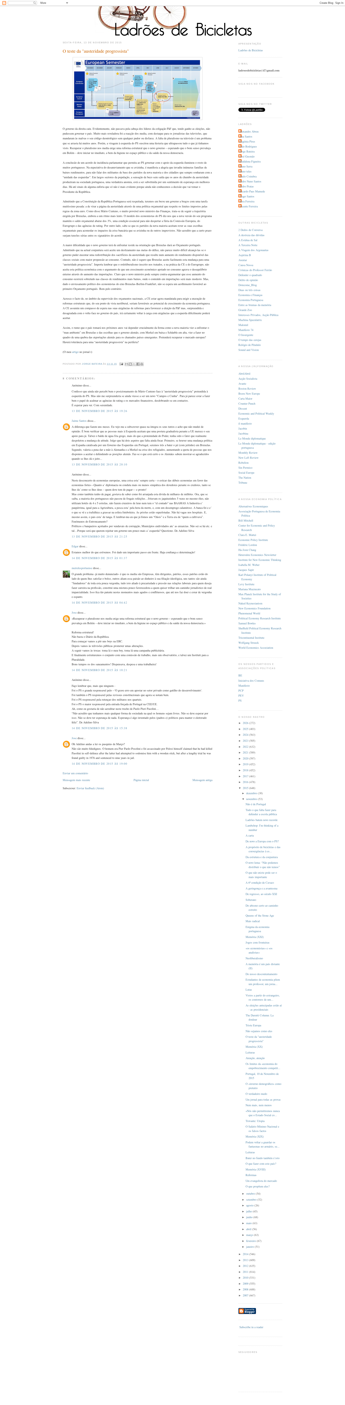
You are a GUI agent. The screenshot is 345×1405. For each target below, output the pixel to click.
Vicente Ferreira (248, 206)
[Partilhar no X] (134, 364)
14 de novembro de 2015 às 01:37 (99, 558)
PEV (241, 695)
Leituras (250, 1052)
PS (240, 700)
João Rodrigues (248, 146)
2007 (246, 1295)
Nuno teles (245, 171)
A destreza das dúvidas (251, 235)
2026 (246, 723)
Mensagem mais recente (76, 780)
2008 (246, 1289)
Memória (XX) (254, 1047)
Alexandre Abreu (249, 131)
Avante (242, 383)
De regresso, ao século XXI (261, 894)
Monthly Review (248, 452)
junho (249, 1217)
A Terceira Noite (247, 245)
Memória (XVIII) (256, 1169)
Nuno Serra (245, 166)
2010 (246, 1277)
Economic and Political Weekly (256, 413)
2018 (246, 770)
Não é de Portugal (256, 804)
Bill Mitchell (245, 520)
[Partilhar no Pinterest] (142, 364)
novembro (252, 799)
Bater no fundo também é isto (263, 1158)
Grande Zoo (245, 310)
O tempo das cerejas (249, 340)
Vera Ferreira (246, 201)
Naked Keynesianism (250, 603)
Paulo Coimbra (248, 176)
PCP (241, 690)
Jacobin (242, 428)
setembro (251, 1199)
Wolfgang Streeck (248, 643)
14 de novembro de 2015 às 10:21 (99, 670)
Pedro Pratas (246, 186)
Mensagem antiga (202, 780)
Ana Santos (245, 136)
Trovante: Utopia (255, 1121)
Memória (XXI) (255, 937)
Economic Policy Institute (253, 540)
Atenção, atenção (255, 1058)
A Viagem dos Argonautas (253, 250)
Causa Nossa (245, 265)
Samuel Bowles (247, 623)
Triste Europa (253, 1025)
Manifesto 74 (245, 330)
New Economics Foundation (254, 608)
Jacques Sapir (246, 570)
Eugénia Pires (247, 141)
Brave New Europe (249, 393)
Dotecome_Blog (247, 285)
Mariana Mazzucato (249, 589)
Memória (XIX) (255, 1136)
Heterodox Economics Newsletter (257, 555)
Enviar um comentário (75, 773)
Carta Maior (245, 398)
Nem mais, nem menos (259, 1105)
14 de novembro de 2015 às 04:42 (99, 602)
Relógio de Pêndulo (249, 345)
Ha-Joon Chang (247, 550)
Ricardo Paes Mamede (252, 191)
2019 (246, 764)
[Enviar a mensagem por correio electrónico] (121, 364)
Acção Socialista (247, 378)
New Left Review (248, 457)
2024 (246, 735)
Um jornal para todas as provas (263, 1099)
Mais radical (253, 921)
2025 (246, 729)
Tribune (242, 482)
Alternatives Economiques (253, 506)
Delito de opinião (248, 280)
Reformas (251, 1175)
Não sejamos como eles (259, 1031)
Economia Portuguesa (250, 300)
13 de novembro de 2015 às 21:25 (99, 536)
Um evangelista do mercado (261, 1181)
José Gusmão (247, 156)
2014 (246, 1254)
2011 (246, 1272)
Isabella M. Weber (249, 565)
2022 (246, 747)
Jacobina (243, 433)
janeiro (250, 1247)
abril (249, 1229)
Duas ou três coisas (249, 290)
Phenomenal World (249, 613)
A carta (250, 835)
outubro (251, 1193)
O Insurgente (245, 335)
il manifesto (245, 423)
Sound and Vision (248, 350)
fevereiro (251, 1241)
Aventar (242, 260)
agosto (250, 1205)
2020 (246, 758)
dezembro (252, 793)
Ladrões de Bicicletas (250, 50)
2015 (246, 788)
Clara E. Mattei (247, 535)
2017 (246, 776)
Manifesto (244, 685)
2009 (246, 1283)
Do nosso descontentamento (261, 974)
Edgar (75, 546)
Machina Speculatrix (250, 320)
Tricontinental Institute (251, 638)
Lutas (249, 989)
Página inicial (141, 780)
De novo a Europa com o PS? (262, 841)
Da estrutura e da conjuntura (262, 857)
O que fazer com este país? (261, 1163)
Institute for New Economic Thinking (259, 560)
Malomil (243, 325)
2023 (246, 741)
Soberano (251, 900)
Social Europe (246, 472)
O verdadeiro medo (256, 1094)
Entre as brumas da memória (254, 305)
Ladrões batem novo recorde (262, 820)
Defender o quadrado (250, 275)
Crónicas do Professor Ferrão (255, 270)
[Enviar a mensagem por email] (127, 364)
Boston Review (247, 388)
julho (249, 1211)
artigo (75, 352)
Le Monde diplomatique (252, 438)
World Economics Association (255, 648)
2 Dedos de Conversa (250, 230)
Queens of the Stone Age (260, 915)
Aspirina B (244, 255)
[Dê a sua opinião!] (130, 364)
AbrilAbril (244, 373)
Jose (74, 612)
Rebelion (243, 462)
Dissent (242, 408)
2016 (246, 782)
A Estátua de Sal (247, 240)
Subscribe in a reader (251, 1327)
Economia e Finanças (250, 295)
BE (240, 675)
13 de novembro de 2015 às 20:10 (99, 464)
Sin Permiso (245, 467)
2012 (246, 1266)
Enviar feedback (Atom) (90, 788)
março (250, 1235)
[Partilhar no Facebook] (138, 364)
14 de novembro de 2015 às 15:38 (99, 728)
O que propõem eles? (258, 1186)
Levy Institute (246, 584)
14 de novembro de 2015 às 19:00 (99, 763)
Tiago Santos (246, 196)
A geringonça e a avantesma (261, 888)
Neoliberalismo (254, 958)
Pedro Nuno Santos (250, 181)
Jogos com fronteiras (258, 942)
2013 (246, 1260)
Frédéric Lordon (247, 545)
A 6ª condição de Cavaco (260, 882)
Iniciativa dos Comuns (251, 680)
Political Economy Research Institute (259, 618)
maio (249, 1223)
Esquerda (243, 418)
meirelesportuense (82, 568)
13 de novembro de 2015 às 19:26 (99, 411)
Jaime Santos (79, 421)
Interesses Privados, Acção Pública (258, 315)
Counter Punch (246, 403)
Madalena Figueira (250, 161)
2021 (246, 752)
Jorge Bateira (247, 151)
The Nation (244, 477)
